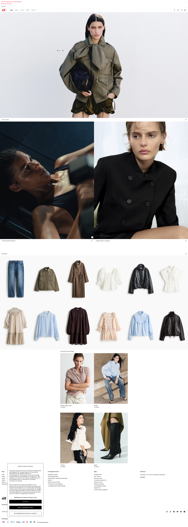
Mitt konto (97, 476)
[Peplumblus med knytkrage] (172, 279)
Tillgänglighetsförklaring (56, 486)
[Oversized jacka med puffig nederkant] (141, 279)
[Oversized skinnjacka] (172, 326)
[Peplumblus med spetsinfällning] (109, 279)
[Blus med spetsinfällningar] (47, 326)
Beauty (34, 10)
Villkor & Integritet (100, 480)
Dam (11, 10)
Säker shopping (99, 484)
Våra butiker (98, 478)
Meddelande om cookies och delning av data (25, 497)
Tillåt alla (25, 501)
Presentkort (6, 484)
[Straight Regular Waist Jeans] (15, 279)
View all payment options (42, 522)
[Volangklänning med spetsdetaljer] (109, 326)
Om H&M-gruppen (53, 476)
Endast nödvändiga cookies (25, 507)
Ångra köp (97, 488)
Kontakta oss (98, 482)
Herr (16, 10)
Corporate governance (55, 484)
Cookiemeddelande (100, 486)
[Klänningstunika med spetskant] (78, 326)
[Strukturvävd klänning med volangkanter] (15, 326)
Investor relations (54, 482)
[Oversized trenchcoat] (78, 279)
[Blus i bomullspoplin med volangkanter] (141, 326)
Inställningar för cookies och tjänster (25, 513)
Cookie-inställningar (100, 489)
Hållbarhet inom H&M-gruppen (57, 478)
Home (27, 10)
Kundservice (98, 474)
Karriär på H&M (52, 474)
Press (50, 480)
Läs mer (142, 477)
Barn (22, 10)
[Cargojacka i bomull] (47, 279)
